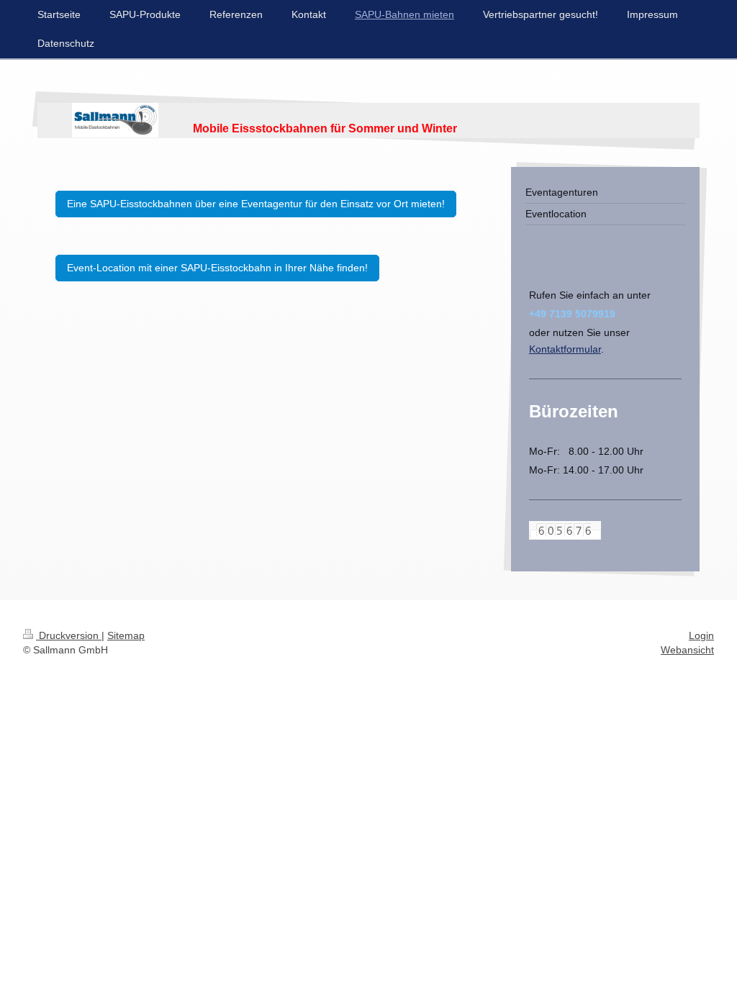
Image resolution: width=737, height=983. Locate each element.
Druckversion (68, 635)
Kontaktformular (565, 349)
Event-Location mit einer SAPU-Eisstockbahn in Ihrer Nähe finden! (217, 267)
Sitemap (126, 635)
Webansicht (687, 650)
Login (701, 635)
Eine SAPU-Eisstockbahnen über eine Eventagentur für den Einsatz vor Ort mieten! (256, 203)
